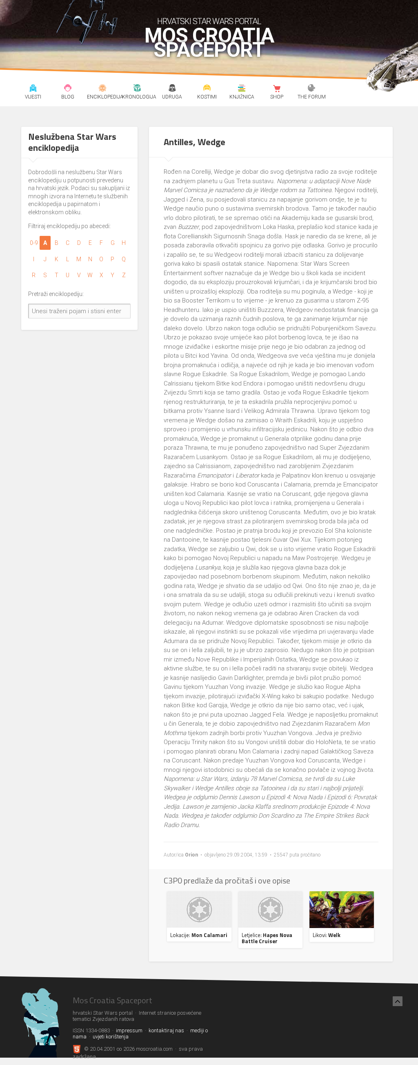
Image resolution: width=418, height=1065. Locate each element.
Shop (276, 89)
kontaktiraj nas (166, 1030)
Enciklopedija (102, 89)
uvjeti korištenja (111, 1037)
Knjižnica (242, 89)
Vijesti (33, 89)
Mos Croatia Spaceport (209, 43)
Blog (67, 89)
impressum (129, 1030)
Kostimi (206, 89)
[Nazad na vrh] (397, 1001)
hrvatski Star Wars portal (209, 21)
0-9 (34, 243)
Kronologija (137, 89)
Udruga (172, 89)
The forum (311, 89)
